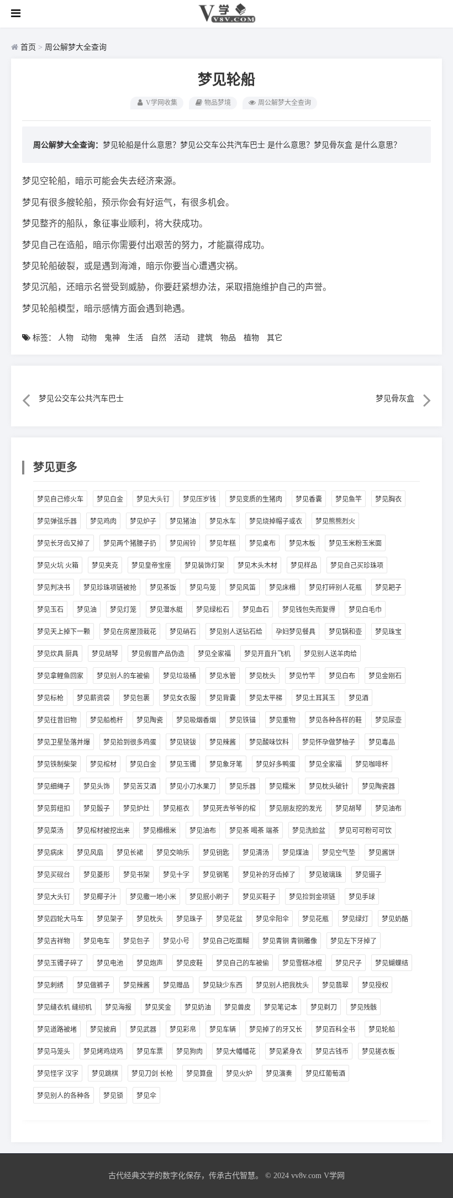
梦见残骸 (363, 1007)
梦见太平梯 (265, 698)
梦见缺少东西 (223, 985)
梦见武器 (143, 1029)
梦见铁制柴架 (57, 764)
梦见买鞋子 (259, 897)
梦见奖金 (158, 1007)
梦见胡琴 (105, 654)
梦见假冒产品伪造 (158, 654)
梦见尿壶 (388, 720)
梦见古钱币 (332, 1051)
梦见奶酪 (395, 919)
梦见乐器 (242, 786)
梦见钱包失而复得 (308, 610)
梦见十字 (176, 875)
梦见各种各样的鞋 (335, 720)
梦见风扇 (90, 853)
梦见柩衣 (176, 808)
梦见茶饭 (163, 588)
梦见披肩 (103, 1029)
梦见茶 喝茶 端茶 (254, 831)
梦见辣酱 (222, 742)
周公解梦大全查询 (76, 47)
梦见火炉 (239, 1074)
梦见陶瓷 (149, 720)
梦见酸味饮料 (269, 742)
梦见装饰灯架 (204, 565)
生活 (135, 338)
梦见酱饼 (381, 853)
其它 (274, 338)
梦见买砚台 (53, 875)
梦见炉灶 (136, 808)
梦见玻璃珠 (325, 875)
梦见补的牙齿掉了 (269, 875)
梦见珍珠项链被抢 (109, 588)
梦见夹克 (105, 565)
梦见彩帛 (183, 1029)
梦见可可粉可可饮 (365, 831)
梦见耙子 (388, 588)
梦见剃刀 (323, 1007)
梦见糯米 (282, 786)
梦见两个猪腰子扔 (129, 543)
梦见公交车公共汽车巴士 (222, 145)
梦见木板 (302, 543)
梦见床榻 (282, 588)
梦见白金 (110, 499)
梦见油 (87, 610)
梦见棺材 (103, 764)
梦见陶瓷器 (378, 786)
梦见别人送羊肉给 (330, 654)
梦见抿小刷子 (209, 897)
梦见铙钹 (183, 742)
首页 (28, 47)
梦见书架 (136, 875)
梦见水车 (222, 521)
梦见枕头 (262, 676)
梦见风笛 (242, 588)
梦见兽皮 (237, 1007)
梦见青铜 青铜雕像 (289, 941)
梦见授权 (375, 985)
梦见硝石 (183, 632)
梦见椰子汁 (100, 897)
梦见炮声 (149, 963)
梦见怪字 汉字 (57, 1074)
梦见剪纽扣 (53, 808)
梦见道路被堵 (57, 1029)
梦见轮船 (381, 1029)
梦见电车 (96, 941)
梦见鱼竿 (348, 499)
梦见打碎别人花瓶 (335, 588)
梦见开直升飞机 (267, 654)
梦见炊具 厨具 (57, 654)
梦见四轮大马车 (60, 919)
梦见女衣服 (179, 698)
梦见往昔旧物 (57, 720)
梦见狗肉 (189, 1051)
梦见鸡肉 (103, 521)
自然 (158, 338)
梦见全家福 (214, 654)
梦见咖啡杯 (371, 764)
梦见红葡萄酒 (325, 1074)
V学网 (334, 1175)
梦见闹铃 (183, 543)
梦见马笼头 (53, 1051)
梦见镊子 (368, 875)
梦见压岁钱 (199, 499)
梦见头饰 (96, 786)
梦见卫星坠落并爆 (63, 742)
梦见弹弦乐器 (57, 521)
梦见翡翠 (335, 985)
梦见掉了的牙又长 (275, 1029)
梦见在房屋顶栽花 (129, 632)
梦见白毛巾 (365, 610)
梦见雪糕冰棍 (302, 963)
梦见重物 (282, 720)
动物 (89, 338)
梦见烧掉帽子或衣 (275, 521)
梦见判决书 (53, 588)
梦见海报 (118, 1007)
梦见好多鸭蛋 (276, 764)
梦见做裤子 (93, 985)
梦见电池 (110, 963)
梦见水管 (222, 676)
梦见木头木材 (257, 565)
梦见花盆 (229, 919)
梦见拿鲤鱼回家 (60, 676)
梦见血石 (256, 610)
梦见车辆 (222, 1029)
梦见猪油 (183, 521)
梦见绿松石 (212, 610)
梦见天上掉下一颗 (63, 632)
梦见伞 (146, 1096)
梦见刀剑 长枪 (152, 1074)
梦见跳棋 (105, 1074)
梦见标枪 (50, 698)
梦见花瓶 (315, 919)
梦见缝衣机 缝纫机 (64, 1007)
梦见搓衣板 (378, 1051)
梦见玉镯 (183, 764)
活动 (181, 338)
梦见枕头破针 (329, 786)
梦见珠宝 (388, 632)
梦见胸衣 (388, 499)
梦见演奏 (279, 1074)
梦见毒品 (381, 742)
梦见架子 (110, 919)
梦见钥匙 (216, 853)
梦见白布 (342, 676)
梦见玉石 (50, 610)
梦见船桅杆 (106, 720)
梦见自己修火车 (60, 499)
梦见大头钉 (153, 499)
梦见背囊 (222, 698)
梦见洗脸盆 (308, 831)
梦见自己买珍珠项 (356, 565)
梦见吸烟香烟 (196, 720)
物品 (228, 338)
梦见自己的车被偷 (242, 963)
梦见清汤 (256, 853)
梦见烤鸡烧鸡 (103, 1051)
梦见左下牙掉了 (353, 941)
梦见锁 (113, 1096)
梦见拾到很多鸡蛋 (129, 742)
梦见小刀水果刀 (193, 786)
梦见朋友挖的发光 (295, 808)
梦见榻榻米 (159, 831)
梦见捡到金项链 (312, 897)
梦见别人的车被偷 (123, 676)
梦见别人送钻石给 (235, 632)
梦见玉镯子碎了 (60, 963)
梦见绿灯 (355, 919)
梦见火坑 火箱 (57, 565)
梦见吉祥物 (53, 941)
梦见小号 (176, 941)
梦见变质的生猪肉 (255, 499)
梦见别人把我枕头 (282, 985)
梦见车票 (149, 1051)
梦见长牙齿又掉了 (63, 543)
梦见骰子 (96, 808)
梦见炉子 (143, 521)
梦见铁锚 (242, 720)
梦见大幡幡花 (236, 1051)
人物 (65, 338)
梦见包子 (136, 941)
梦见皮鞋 (189, 963)
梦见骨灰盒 (333, 145)
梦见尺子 (348, 963)
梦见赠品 (176, 985)
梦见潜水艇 (166, 610)
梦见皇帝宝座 (151, 565)
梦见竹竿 (302, 676)
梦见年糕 (222, 543)
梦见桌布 (262, 543)
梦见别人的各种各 (63, 1096)
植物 (251, 338)
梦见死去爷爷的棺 (229, 808)
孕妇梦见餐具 (295, 632)
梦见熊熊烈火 (335, 521)
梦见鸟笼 (202, 588)
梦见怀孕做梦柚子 (328, 742)
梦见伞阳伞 (272, 919)
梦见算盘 (199, 1074)
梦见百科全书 (335, 1029)
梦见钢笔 (216, 875)
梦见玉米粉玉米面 (355, 543)
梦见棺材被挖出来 (103, 831)
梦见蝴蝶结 (391, 963)
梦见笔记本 (280, 1007)
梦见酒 (358, 698)
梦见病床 (50, 853)
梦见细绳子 (53, 786)
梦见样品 (304, 565)
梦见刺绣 (50, 985)
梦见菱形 (96, 875)
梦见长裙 (130, 853)
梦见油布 (388, 808)
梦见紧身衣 (285, 1051)
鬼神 (112, 338)
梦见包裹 (136, 698)
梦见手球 (362, 897)
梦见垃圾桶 (179, 676)
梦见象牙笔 (226, 764)
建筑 (205, 338)
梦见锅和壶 (345, 632)
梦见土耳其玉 (315, 698)
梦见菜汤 (50, 831)
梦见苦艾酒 (139, 786)
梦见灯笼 (123, 610)
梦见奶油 (198, 1007)
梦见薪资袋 (93, 698)
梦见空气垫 (338, 853)
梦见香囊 (309, 499)
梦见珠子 (189, 919)
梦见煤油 (295, 853)
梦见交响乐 (172, 853)
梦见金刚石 (385, 676)
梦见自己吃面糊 (226, 941)
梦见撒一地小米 (153, 897)
